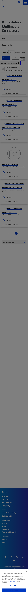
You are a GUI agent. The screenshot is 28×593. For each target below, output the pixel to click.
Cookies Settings (14, 585)
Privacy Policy (12, 581)
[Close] (26, 571)
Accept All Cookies (14, 590)
